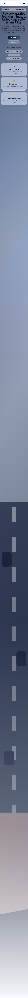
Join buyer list (14, 42)
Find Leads (13, 37)
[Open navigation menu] (24, 3)
